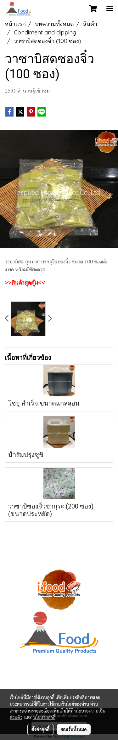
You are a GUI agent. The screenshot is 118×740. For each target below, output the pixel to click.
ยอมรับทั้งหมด (73, 729)
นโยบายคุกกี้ (44, 717)
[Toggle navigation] (110, 9)
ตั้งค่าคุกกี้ (40, 729)
